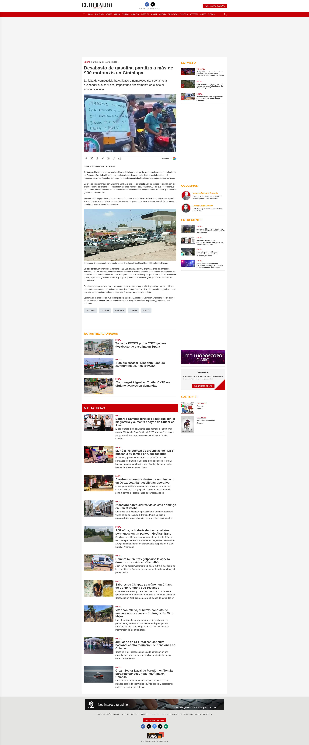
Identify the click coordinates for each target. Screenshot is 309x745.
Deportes (194, 14)
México (109, 14)
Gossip (154, 14)
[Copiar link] (114, 158)
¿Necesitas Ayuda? (154, 720)
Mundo (117, 14)
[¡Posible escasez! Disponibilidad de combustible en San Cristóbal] (98, 366)
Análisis (135, 14)
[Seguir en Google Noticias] (174, 159)
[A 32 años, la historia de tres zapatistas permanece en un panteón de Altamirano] (98, 539)
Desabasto (90, 310)
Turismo (184, 14)
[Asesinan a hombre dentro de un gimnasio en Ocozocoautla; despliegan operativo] (98, 486)
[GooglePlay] (166, 726)
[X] (153, 4)
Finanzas (126, 14)
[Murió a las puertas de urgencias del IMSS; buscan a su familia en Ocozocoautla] (98, 459)
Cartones (145, 14)
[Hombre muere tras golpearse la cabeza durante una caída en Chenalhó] (98, 565)
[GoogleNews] (154, 726)
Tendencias (173, 14)
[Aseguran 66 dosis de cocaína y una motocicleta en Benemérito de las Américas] (187, 229)
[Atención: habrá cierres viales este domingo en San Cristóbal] (98, 511)
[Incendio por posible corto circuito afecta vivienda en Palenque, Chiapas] (187, 252)
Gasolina (105, 310)
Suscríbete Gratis (203, 386)
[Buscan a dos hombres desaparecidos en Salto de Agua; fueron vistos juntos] (187, 241)
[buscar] (225, 14)
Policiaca (99, 14)
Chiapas (133, 310)
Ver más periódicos (215, 6)
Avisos (203, 14)
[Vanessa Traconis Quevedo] (186, 195)
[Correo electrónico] (108, 158)
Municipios (119, 310)
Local (90, 14)
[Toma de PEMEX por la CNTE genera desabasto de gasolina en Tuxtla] (98, 347)
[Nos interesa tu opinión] (154, 704)
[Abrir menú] (83, 14)
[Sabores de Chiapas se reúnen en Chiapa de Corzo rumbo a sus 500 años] (98, 591)
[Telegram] (102, 158)
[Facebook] (147, 4)
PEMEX (146, 310)
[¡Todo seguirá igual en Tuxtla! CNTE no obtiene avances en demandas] (98, 386)
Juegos (211, 14)
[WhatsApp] (97, 158)
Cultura (162, 14)
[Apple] (160, 726)
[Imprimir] (120, 158)
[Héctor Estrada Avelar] (186, 208)
